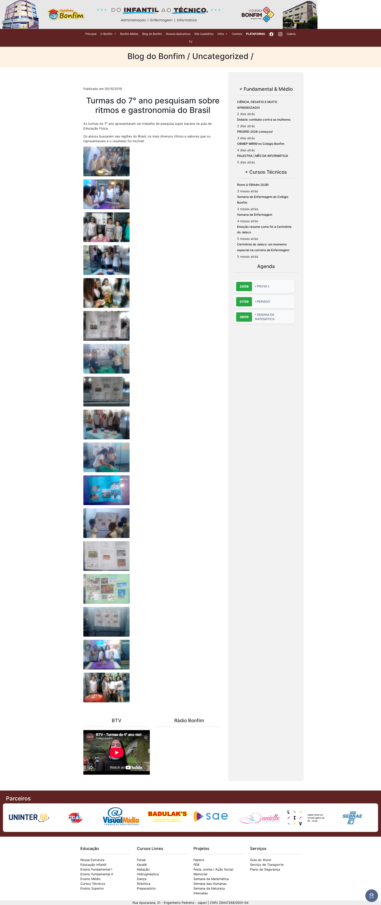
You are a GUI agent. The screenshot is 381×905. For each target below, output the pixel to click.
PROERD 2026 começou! (255, 132)
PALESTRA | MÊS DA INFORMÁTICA (262, 156)
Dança (141, 879)
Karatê (142, 865)
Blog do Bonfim (152, 33)
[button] (106, 161)
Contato (237, 33)
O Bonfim (106, 33)
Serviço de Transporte (267, 865)
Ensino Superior (92, 888)
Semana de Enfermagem (254, 214)
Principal (90, 33)
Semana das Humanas (210, 884)
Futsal (141, 860)
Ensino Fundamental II (96, 874)
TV (190, 41)
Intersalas (200, 893)
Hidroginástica (148, 874)
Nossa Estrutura (92, 860)
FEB (196, 865)
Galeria (291, 33)
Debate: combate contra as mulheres (264, 119)
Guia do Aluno (260, 860)
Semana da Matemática (211, 879)
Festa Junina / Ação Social (213, 869)
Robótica (143, 884)
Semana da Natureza (209, 888)
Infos (220, 33)
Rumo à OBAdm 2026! (253, 185)
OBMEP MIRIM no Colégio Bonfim (260, 144)
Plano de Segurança (265, 869)
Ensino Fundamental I (96, 869)
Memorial (200, 874)
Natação (143, 869)
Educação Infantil (93, 865)
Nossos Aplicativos (178, 33)
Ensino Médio (90, 879)
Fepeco (198, 860)
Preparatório (146, 888)
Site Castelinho (204, 33)
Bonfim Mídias (129, 33)
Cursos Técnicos (92, 884)
